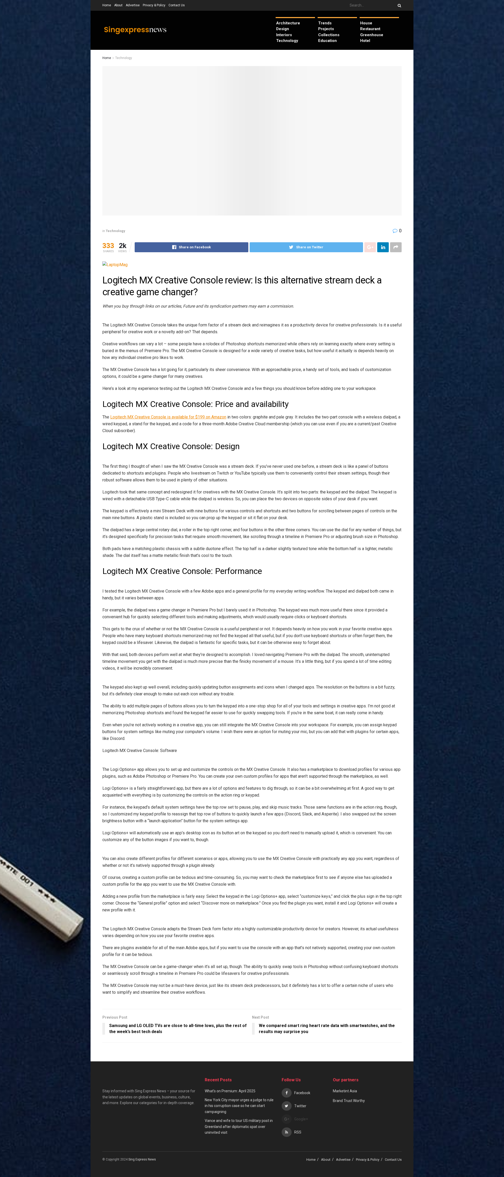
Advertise (133, 5)
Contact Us (177, 5)
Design (282, 28)
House (366, 23)
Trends (325, 23)
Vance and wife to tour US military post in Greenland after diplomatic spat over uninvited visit (239, 1127)
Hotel (365, 40)
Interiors (284, 35)
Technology (287, 40)
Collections (328, 35)
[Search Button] (398, 5)
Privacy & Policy (154, 5)
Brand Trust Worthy (349, 1101)
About (118, 5)
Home (106, 5)
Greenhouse (371, 35)
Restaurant (370, 28)
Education (327, 40)
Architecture (288, 23)
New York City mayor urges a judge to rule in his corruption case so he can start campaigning (239, 1106)
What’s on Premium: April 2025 (230, 1091)
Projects (326, 28)
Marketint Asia (345, 1091)
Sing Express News (142, 1159)
